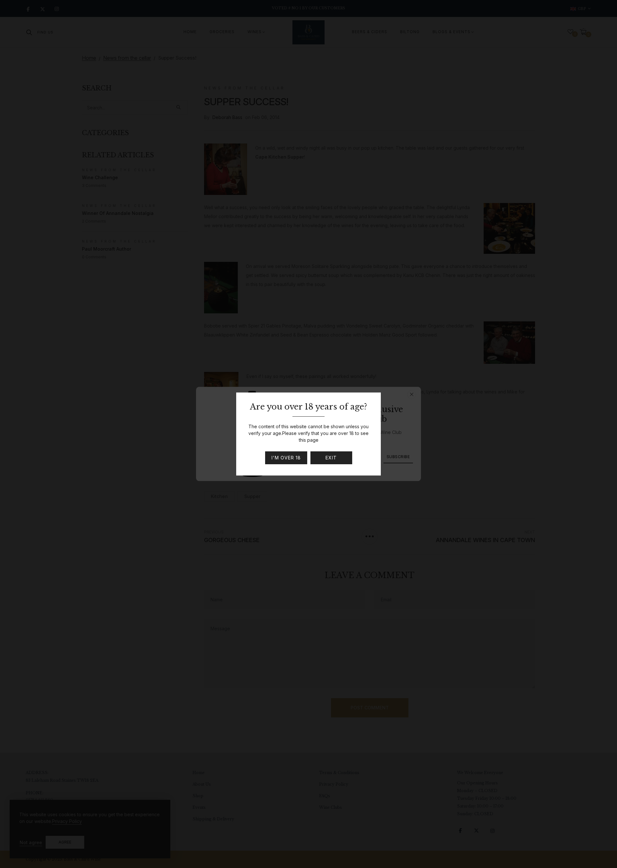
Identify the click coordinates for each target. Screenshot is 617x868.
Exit (331, 457)
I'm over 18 (286, 457)
